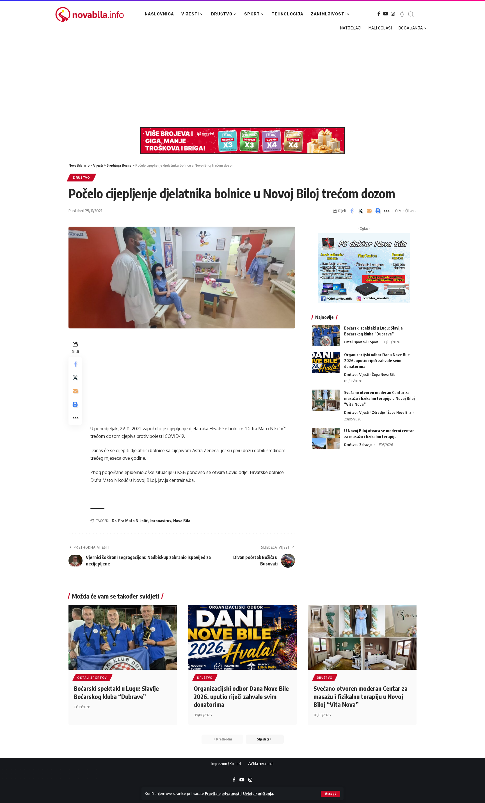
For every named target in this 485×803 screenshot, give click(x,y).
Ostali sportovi (355, 342)
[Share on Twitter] (360, 210)
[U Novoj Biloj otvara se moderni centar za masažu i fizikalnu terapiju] (326, 438)
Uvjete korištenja (258, 793)
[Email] (369, 210)
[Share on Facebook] (352, 210)
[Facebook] (379, 14)
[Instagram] (393, 14)
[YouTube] (386, 14)
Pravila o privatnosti (223, 793)
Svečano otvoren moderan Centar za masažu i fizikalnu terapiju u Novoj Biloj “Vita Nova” (379, 398)
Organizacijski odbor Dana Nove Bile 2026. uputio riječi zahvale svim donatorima (377, 360)
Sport (374, 342)
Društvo (81, 177)
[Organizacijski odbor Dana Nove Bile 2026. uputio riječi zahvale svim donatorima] (326, 362)
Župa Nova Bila (383, 374)
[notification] (402, 14)
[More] (386, 210)
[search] (411, 14)
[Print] (378, 210)
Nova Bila (181, 520)
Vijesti (364, 374)
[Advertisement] (239, 79)
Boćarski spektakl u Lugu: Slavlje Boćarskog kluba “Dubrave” (116, 692)
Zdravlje (378, 412)
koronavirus (160, 520)
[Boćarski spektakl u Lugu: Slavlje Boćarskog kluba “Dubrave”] (326, 335)
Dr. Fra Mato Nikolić (130, 520)
